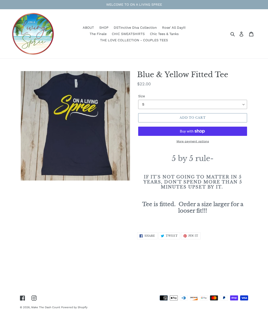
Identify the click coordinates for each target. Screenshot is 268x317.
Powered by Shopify (74, 307)
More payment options (193, 141)
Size (141, 96)
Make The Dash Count (45, 307)
